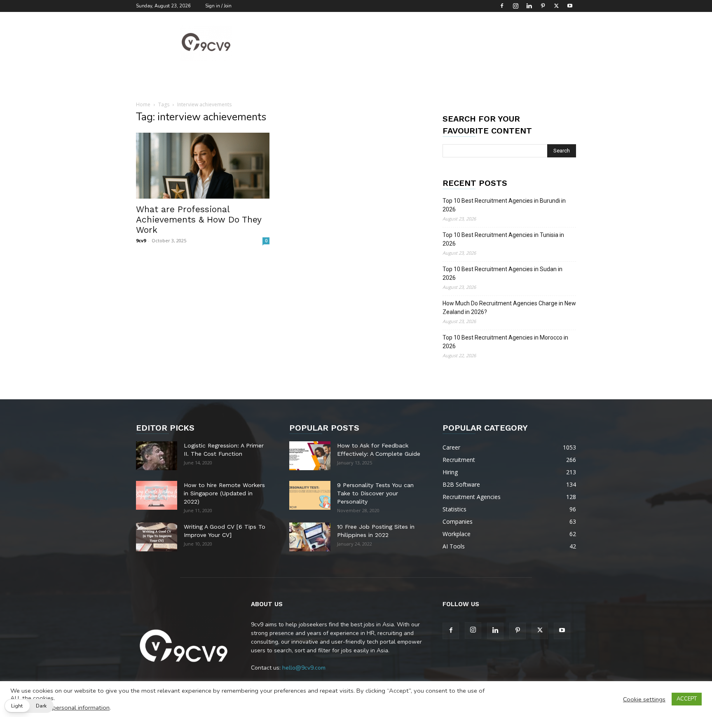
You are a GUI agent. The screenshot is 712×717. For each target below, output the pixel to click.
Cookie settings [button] (644, 699)
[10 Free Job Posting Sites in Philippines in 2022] (309, 537)
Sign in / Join (218, 6)
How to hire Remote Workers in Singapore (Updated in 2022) (224, 493)
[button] (29, 706)
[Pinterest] (542, 6)
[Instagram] (515, 6)
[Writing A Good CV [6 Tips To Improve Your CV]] (156, 537)
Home (143, 104)
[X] (556, 6)
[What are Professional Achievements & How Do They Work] (202, 166)
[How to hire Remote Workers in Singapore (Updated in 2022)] (156, 495)
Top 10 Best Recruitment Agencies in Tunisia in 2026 (503, 239)
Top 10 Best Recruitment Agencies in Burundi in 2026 (504, 205)
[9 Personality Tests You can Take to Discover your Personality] (309, 495)
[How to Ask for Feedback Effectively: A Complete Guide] (309, 455)
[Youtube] (570, 6)
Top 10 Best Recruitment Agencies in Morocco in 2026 (505, 341)
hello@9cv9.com (304, 668)
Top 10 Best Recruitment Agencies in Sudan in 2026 (502, 273)
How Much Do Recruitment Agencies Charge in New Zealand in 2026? (509, 307)
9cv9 (141, 240)
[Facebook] (502, 6)
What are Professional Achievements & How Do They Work (198, 219)
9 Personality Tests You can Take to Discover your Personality (375, 493)
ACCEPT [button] (687, 699)
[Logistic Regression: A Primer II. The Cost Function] (156, 455)
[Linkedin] (529, 6)
